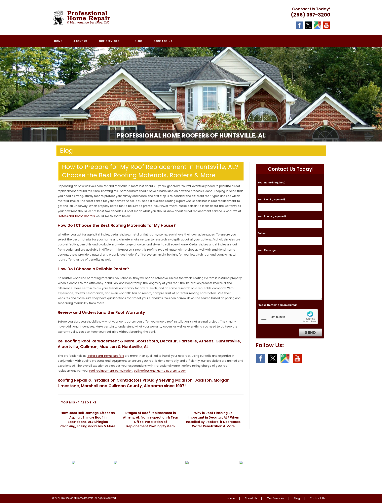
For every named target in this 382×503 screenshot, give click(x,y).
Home (231, 498)
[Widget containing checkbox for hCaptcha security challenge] (288, 316)
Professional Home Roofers (76, 216)
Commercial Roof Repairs (267, 475)
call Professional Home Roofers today (160, 371)
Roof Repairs (86, 475)
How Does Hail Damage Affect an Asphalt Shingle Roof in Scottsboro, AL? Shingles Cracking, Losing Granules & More (87, 419)
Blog (297, 498)
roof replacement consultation (111, 371)
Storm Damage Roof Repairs (143, 481)
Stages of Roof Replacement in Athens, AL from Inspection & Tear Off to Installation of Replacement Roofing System (150, 419)
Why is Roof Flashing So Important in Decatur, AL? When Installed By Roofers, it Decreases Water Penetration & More (213, 419)
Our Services (275, 498)
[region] (191, 94)
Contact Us (317, 498)
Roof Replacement (206, 475)
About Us (251, 498)
